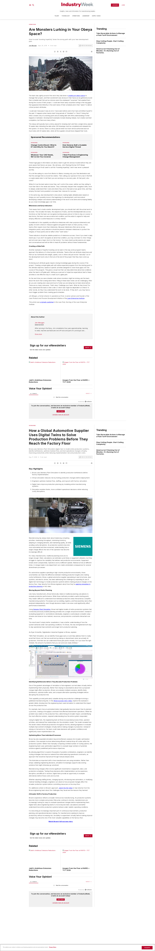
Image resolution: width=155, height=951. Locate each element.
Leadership (85, 15)
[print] (91, 51)
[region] (60, 397)
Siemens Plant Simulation (42, 611)
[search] (33, 5)
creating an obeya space (76, 95)
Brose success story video (63, 704)
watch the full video (65, 798)
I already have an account (60, 414)
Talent (57, 15)
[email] (66, 51)
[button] (30, 5)
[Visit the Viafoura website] (88, 401)
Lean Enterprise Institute (75, 298)
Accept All (147, 947)
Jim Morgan (33, 45)
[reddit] (63, 51)
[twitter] (60, 51)
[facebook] (55, 51)
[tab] (33, 393)
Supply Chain (96, 15)
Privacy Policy (52, 947)
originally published (47, 302)
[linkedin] (58, 51)
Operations (76, 15)
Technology (66, 15)
